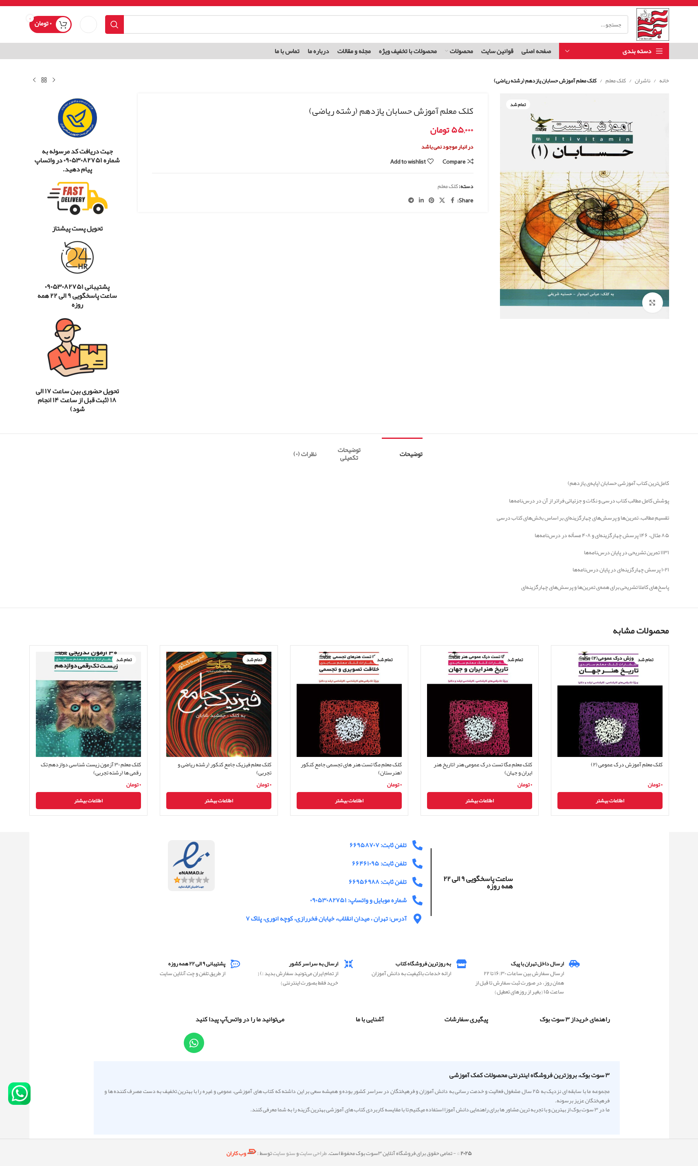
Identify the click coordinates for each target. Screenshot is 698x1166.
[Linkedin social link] (421, 200)
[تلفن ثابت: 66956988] (417, 882)
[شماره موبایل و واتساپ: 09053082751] (417, 900)
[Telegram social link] (411, 200)
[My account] (88, 24)
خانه (664, 80)
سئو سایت (284, 1153)
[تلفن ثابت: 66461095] (417, 863)
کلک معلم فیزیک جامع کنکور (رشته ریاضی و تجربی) (224, 768)
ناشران (642, 80)
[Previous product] (54, 80)
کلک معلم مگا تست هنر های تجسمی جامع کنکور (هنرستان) (351, 768)
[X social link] (442, 200)
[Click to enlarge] (652, 302)
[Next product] (34, 80)
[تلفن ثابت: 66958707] (417, 845)
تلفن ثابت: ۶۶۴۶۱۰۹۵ (379, 863)
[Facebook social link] (452, 200)
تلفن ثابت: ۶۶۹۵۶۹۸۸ (378, 881)
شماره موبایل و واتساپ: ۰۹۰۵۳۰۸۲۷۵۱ (358, 900)
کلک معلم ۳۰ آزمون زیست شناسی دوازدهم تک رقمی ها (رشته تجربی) (91, 768)
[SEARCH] (114, 24)
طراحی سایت (313, 1153)
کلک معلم (616, 80)
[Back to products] (44, 80)
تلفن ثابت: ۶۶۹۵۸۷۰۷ (378, 845)
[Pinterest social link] (431, 200)
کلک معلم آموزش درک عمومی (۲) (627, 764)
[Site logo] (652, 26)
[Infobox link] (77, 135)
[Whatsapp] (194, 1043)
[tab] (402, 450)
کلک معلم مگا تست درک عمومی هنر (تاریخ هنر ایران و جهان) (483, 768)
